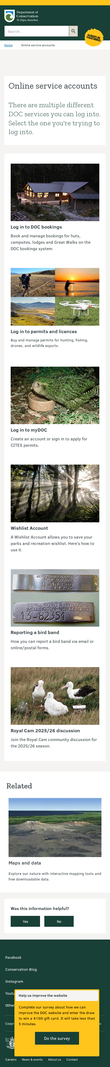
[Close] (94, 995)
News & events (32, 1059)
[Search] (73, 31)
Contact (72, 1059)
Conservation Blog (21, 969)
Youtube (12, 993)
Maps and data (25, 862)
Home (8, 45)
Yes (25, 921)
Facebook (13, 957)
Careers (11, 1059)
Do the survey (57, 1038)
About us (54, 1059)
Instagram (14, 981)
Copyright (12, 1023)
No (59, 921)
